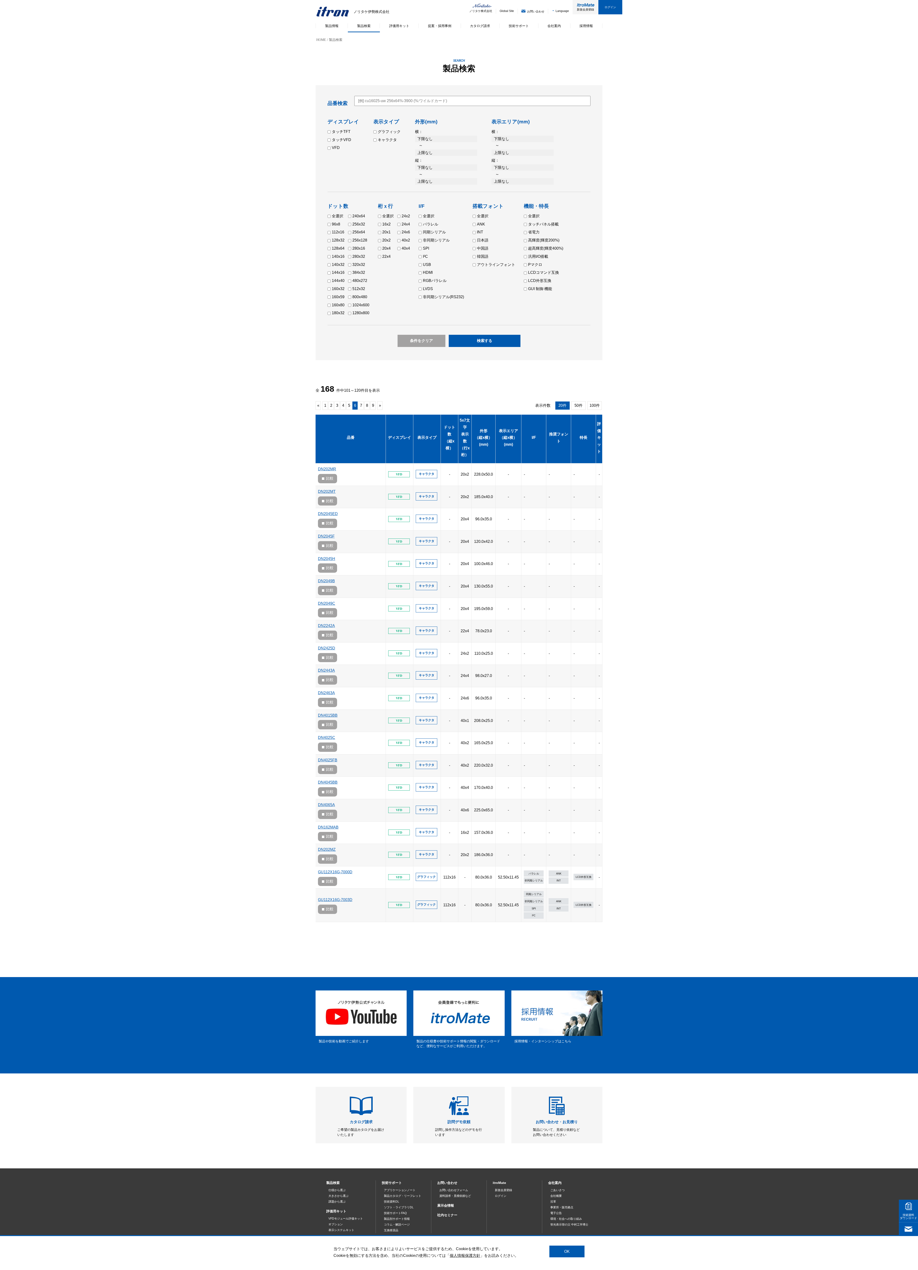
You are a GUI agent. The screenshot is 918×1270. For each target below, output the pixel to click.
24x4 (406, 224)
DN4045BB (328, 782)
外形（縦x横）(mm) (483, 438)
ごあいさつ (557, 1190)
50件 (578, 405)
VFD (336, 148)
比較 (329, 478)
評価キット (599, 437)
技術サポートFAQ (395, 1213)
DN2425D (326, 648)
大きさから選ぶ (338, 1196)
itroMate (499, 1183)
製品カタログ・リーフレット (402, 1196)
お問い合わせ (447, 1183)
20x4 (386, 248)
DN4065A (326, 805)
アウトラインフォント (496, 265)
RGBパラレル (435, 281)
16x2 (386, 224)
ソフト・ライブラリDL (399, 1207)
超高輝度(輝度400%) (545, 248)
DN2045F (326, 536)
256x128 (359, 240)
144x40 (338, 281)
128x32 (338, 240)
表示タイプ (427, 437)
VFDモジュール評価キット (345, 1218)
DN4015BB (328, 715)
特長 (583, 437)
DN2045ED (328, 514)
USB (427, 265)
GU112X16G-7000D (335, 872)
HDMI (428, 272)
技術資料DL (391, 1201)
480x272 (359, 281)
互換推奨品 (391, 1230)
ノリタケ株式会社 (477, 11)
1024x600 (360, 305)
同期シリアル (434, 232)
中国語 (482, 248)
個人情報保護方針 (465, 1256)
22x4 (386, 256)
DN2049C (326, 603)
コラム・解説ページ (397, 1224)
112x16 (338, 232)
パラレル (430, 224)
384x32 (358, 272)
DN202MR (327, 469)
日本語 (482, 240)
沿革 (553, 1201)
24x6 (406, 232)
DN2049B (326, 581)
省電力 (534, 232)
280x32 (358, 256)
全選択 (337, 216)
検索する (484, 341)
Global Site (507, 11)
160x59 (338, 297)
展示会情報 (445, 1205)
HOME (321, 40)
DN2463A (326, 693)
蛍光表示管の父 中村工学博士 (569, 1224)
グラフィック (389, 132)
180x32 (338, 313)
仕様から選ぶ (337, 1190)
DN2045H (326, 559)
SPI (426, 248)
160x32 (338, 289)
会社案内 (555, 1183)
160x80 (338, 305)
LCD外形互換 (539, 281)
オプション (335, 1224)
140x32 (338, 265)
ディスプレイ (399, 437)
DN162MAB (328, 827)
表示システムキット (341, 1230)
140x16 (338, 256)
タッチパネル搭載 (543, 224)
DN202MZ (327, 849)
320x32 (358, 265)
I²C (425, 256)
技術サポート (392, 1183)
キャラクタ (387, 140)
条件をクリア (421, 341)
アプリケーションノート (399, 1190)
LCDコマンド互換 (543, 272)
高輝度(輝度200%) (543, 240)
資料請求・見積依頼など (455, 1196)
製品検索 (333, 1183)
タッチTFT (341, 132)
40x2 (406, 240)
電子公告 (556, 1213)
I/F (534, 437)
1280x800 (360, 313)
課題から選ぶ (337, 1201)
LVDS (428, 289)
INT (480, 232)
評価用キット (336, 1211)
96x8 (336, 224)
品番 (351, 437)
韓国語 (482, 256)
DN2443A (326, 670)
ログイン (610, 7)
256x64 (358, 232)
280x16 (358, 248)
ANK (481, 224)
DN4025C (326, 738)
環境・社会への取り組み (566, 1219)
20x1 (386, 232)
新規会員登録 (585, 9)
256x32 (358, 224)
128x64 (338, 248)
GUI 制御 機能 (540, 289)
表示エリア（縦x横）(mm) (508, 438)
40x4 (406, 248)
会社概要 (556, 1196)
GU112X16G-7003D (335, 900)
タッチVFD (341, 140)
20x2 (386, 240)
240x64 (358, 216)
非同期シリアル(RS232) (443, 297)
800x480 (359, 297)
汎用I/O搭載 (538, 256)
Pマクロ (535, 265)
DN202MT (327, 491)
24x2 (406, 216)
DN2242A (326, 626)
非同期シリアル (436, 240)
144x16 (338, 272)
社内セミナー (447, 1215)
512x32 (358, 289)
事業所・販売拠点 (561, 1207)
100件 (595, 405)
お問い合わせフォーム (453, 1190)
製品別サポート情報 (397, 1219)
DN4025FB (327, 760)
